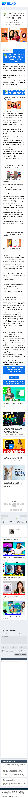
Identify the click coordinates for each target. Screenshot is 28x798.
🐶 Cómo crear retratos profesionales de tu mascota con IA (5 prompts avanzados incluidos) (13, 484)
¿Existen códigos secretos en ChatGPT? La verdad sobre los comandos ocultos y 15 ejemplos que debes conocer (13, 430)
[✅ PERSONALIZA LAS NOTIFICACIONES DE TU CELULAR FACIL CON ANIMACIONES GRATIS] (14, 549)
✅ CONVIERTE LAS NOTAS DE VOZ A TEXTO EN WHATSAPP (13, 404)
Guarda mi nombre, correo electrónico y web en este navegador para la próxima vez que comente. (13, 651)
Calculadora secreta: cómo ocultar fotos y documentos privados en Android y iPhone (13, 457)
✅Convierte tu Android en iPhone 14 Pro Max (14, 616)
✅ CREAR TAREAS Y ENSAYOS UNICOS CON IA (13, 577)
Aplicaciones (8, 24)
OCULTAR (10, 50)
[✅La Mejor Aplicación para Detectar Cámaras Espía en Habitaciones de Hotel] (14, 588)
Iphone (12, 24)
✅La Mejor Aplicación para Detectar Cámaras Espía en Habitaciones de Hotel (14, 597)
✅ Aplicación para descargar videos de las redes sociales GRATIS (14, 784)
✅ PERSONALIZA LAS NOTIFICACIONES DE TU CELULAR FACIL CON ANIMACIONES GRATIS (13, 558)
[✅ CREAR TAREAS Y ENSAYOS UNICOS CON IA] (14, 569)
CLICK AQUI (13, 377)
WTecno (11, 22)
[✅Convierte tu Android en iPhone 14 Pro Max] (14, 608)
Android (22, 22)
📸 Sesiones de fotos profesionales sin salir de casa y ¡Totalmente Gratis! (13, 779)
